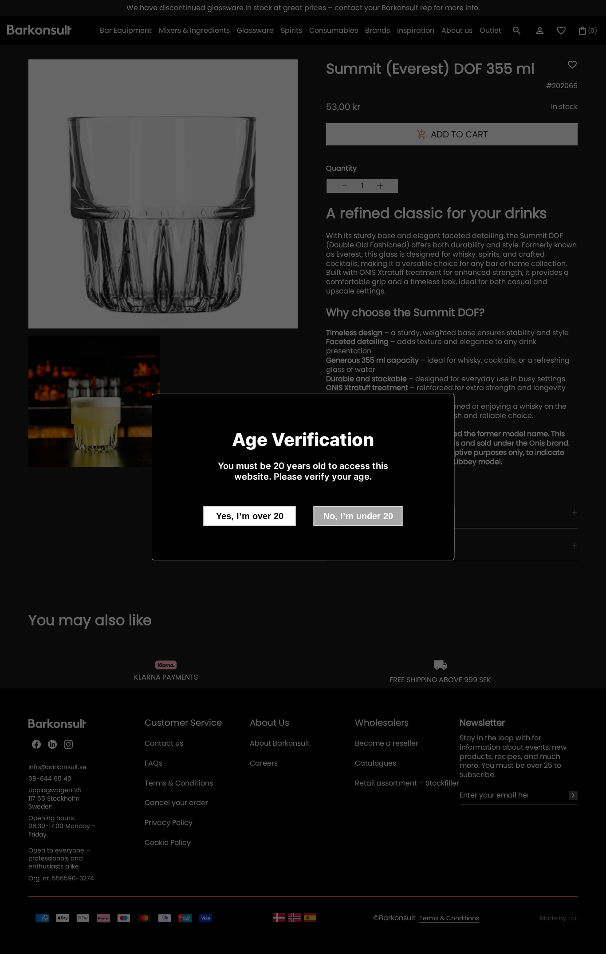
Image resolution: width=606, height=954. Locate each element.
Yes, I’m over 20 (249, 516)
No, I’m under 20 (358, 516)
